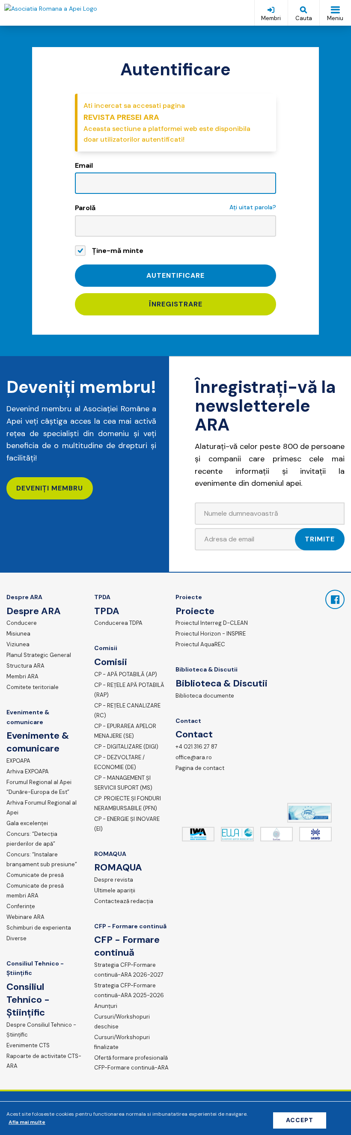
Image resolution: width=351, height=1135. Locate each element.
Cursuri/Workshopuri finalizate (122, 1042)
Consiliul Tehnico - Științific (35, 968)
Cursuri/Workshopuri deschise (122, 1021)
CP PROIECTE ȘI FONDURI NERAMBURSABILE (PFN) (127, 803)
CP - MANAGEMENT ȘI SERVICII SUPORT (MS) (123, 782)
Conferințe (20, 906)
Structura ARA (25, 665)
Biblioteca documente (205, 695)
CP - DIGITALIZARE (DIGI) (126, 746)
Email (84, 165)
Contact (188, 721)
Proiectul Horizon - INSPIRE (211, 633)
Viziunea (18, 644)
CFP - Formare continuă (130, 926)
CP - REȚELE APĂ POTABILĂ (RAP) (129, 689)
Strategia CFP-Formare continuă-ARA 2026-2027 (129, 969)
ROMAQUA (110, 854)
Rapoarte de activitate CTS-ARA (43, 1061)
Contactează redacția (123, 901)
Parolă (85, 207)
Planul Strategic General (38, 655)
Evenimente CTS (28, 1045)
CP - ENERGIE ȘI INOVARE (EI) (127, 823)
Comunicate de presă (35, 875)
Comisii (105, 648)
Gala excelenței (27, 823)
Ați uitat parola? (252, 207)
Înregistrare (175, 304)
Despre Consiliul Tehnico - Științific (41, 1029)
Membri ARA (22, 676)
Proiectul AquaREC (200, 644)
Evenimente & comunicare (27, 716)
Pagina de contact (200, 768)
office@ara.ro (194, 757)
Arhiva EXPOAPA (27, 771)
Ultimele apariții (114, 890)
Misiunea (18, 633)
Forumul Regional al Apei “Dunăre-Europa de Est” (38, 787)
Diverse (16, 938)
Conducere (21, 623)
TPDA (102, 597)
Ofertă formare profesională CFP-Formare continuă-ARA (131, 1062)
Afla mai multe (27, 1122)
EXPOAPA (18, 760)
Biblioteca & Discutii (207, 669)
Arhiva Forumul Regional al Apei (41, 807)
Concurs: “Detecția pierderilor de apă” (31, 838)
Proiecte (189, 597)
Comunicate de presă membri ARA (35, 890)
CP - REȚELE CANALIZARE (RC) (127, 710)
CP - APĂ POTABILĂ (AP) (125, 674)
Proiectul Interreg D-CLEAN (212, 623)
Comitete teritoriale (32, 687)
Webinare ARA (25, 917)
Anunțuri (105, 1006)
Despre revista (113, 879)
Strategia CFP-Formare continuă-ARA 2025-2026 (129, 990)
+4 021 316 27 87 (196, 746)
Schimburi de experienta (38, 927)
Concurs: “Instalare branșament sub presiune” (41, 859)
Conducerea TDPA (118, 623)
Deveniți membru (49, 488)
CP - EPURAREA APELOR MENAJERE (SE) (125, 731)
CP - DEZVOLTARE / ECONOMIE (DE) (119, 762)
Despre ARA (24, 597)
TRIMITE (320, 539)
